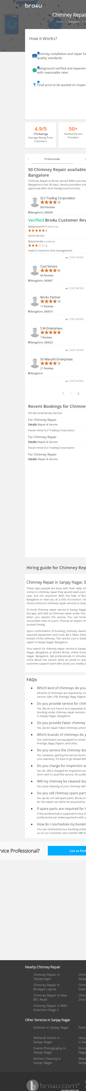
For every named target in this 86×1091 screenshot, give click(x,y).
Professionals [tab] (52, 159)
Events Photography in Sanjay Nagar (49, 1050)
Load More (76, 257)
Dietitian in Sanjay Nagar (51, 1027)
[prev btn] (63, 393)
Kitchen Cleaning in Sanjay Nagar (47, 1060)
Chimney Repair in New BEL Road (50, 997)
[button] (28, 159)
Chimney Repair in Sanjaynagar (46, 976)
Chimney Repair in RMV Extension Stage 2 (50, 1008)
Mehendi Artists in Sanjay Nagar (46, 1040)
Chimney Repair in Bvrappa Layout (46, 987)
